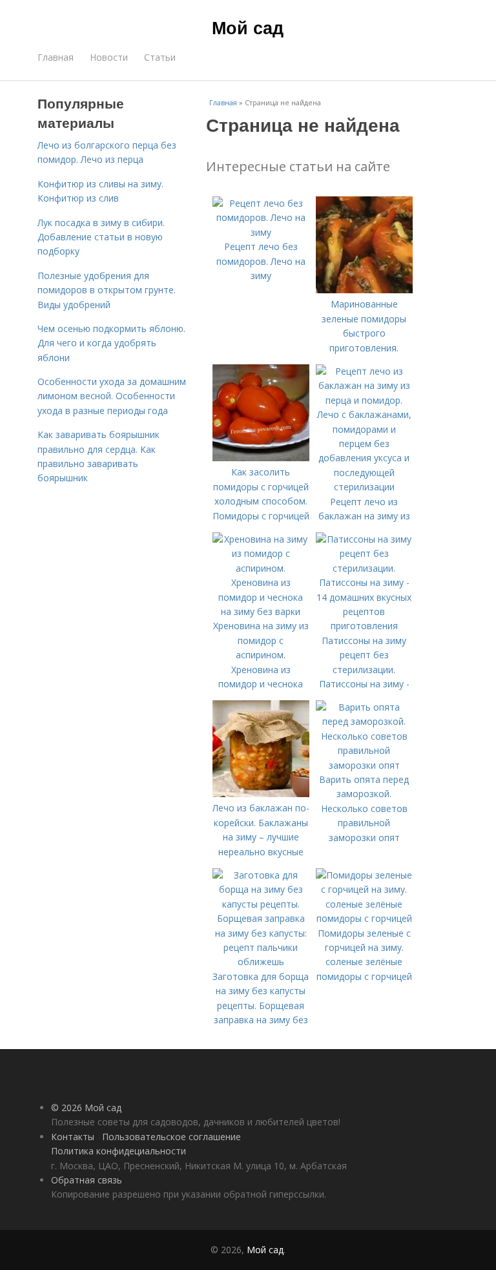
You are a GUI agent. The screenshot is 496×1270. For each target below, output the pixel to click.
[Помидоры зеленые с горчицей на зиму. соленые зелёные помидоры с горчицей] (364, 918)
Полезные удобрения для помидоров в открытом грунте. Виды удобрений (106, 290)
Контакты (72, 1136)
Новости (109, 57)
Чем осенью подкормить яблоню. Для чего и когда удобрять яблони (111, 343)
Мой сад (248, 27)
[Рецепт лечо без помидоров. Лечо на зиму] (260, 232)
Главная (55, 57)
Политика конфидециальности (118, 1151)
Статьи (160, 57)
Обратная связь (86, 1180)
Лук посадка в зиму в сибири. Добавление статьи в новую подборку (101, 237)
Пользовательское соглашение (171, 1136)
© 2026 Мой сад (86, 1107)
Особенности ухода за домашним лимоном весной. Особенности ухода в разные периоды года (111, 396)
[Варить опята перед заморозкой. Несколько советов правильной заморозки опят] (364, 765)
